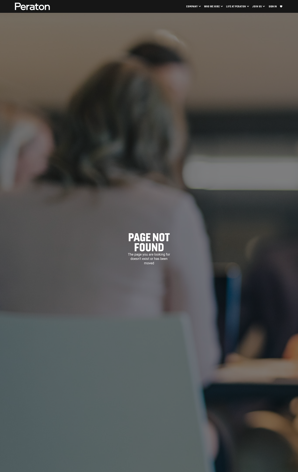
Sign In (273, 6)
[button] (193, 6)
